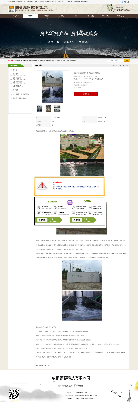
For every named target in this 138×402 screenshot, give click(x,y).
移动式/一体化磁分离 (19, 98)
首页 (120, 66)
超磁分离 (15, 74)
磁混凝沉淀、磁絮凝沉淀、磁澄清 (23, 94)
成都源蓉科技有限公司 (83, 395)
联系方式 (120, 16)
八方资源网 (76, 398)
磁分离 (15, 70)
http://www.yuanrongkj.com (42, 365)
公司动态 (75, 16)
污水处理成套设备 (97, 79)
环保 (82, 79)
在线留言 (86, 94)
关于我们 (60, 16)
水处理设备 (87, 79)
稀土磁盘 (15, 90)
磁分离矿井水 (17, 78)
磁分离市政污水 (18, 86)
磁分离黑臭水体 (18, 82)
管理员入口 (88, 398)
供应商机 (31, 16)
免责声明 (81, 398)
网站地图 (93, 398)
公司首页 (16, 16)
